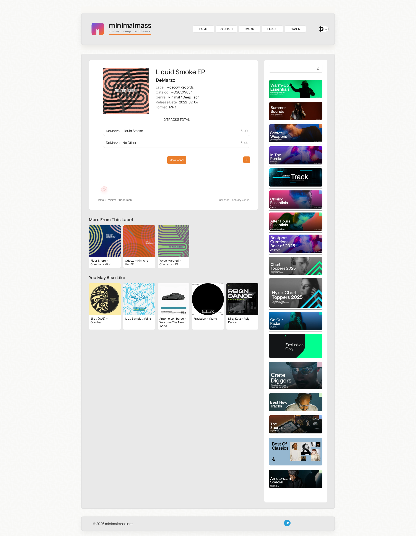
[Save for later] (246, 159)
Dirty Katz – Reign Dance (239, 320)
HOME (203, 29)
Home (100, 200)
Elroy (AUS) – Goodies (99, 320)
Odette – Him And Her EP (136, 262)
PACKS (249, 29)
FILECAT (272, 29)
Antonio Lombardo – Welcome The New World (172, 322)
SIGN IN (295, 29)
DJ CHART (226, 29)
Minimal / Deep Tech (184, 97)
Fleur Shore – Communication (101, 262)
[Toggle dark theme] (323, 29)
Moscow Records (180, 87)
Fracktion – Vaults (205, 318)
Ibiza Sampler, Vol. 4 (138, 318)
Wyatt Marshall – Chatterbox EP (170, 262)
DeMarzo (166, 80)
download (177, 160)
